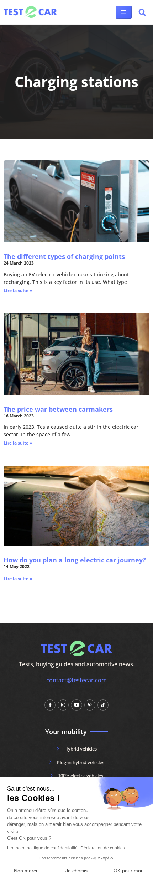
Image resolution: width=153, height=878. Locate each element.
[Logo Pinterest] (89, 705)
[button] (142, 14)
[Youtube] (76, 705)
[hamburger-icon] (124, 12)
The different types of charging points (64, 256)
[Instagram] (63, 705)
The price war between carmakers (58, 409)
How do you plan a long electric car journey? (75, 560)
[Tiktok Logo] (103, 705)
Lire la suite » (18, 290)
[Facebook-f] (50, 705)
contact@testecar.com (76, 680)
